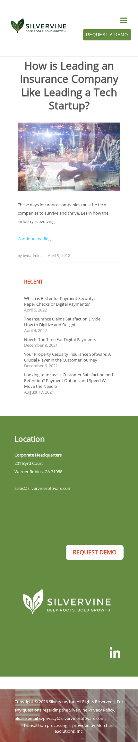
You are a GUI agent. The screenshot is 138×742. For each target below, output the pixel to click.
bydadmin (31, 255)
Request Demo (94, 552)
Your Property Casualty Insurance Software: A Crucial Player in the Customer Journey (67, 357)
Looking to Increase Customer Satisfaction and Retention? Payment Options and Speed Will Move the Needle (68, 380)
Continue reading (34, 239)
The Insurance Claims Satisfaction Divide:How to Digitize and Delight (62, 322)
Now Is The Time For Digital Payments (60, 339)
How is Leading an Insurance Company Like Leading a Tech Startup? (69, 85)
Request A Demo (107, 34)
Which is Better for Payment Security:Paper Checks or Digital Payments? (59, 301)
